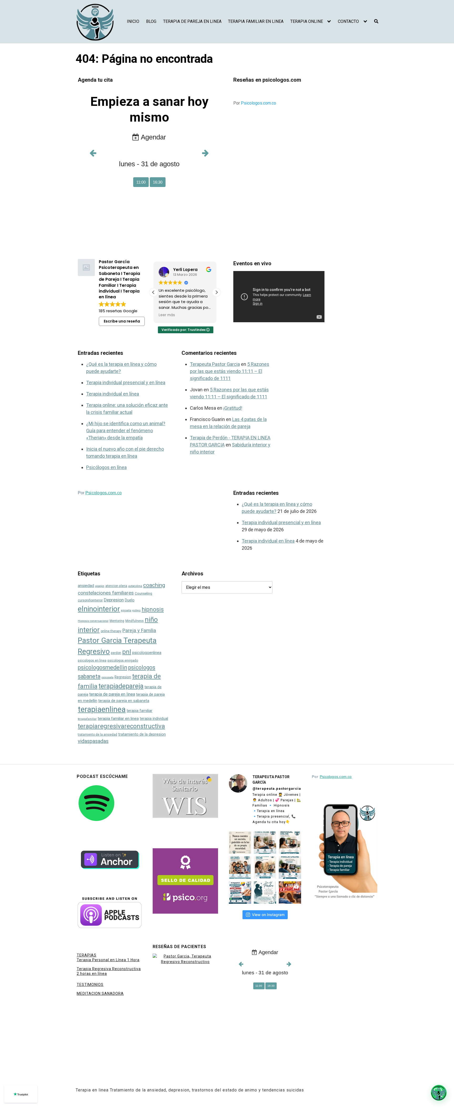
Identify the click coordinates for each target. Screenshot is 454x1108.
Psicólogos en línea (106, 467)
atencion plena (116, 586)
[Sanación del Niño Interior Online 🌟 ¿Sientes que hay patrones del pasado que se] (265, 867)
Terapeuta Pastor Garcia (215, 364)
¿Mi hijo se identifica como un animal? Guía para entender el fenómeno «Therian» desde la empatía (125, 430)
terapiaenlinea (102, 709)
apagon (99, 586)
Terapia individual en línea (112, 394)
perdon (116, 653)
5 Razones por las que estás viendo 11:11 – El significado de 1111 (229, 371)
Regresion (123, 677)
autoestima (135, 586)
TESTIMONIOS (90, 984)
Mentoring (117, 621)
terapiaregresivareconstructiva (121, 726)
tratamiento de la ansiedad (97, 734)
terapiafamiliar (87, 719)
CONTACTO (348, 21)
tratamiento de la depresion (142, 734)
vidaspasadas (93, 741)
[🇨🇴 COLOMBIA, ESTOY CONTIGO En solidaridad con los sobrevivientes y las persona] (240, 892)
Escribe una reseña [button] (122, 321)
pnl (126, 652)
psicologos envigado (122, 660)
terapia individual (154, 718)
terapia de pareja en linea (112, 694)
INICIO (133, 21)
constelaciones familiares (106, 593)
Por (254, 103)
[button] (216, 292)
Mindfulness (134, 621)
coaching (154, 585)
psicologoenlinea (146, 653)
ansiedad (86, 585)
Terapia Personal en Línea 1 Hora (108, 960)
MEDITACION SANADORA (100, 993)
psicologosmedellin (102, 667)
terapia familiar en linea (118, 718)
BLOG (151, 21)
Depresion (114, 599)
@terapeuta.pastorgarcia (276, 788)
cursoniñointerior (90, 600)
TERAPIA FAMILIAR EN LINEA (255, 21)
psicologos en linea (92, 660)
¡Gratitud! (232, 408)
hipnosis (153, 609)
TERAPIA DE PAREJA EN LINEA (192, 21)
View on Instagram (268, 914)
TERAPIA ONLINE (306, 21)
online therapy (111, 631)
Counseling (143, 593)
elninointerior (99, 609)
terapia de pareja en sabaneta (123, 701)
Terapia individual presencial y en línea (125, 382)
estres (136, 610)
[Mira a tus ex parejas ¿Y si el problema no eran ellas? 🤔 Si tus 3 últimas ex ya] (290, 892)
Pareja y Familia (139, 630)
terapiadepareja (121, 686)
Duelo (130, 600)
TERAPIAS (86, 955)
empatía (126, 610)
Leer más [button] (167, 315)
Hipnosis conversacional (93, 621)
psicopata (107, 677)
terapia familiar (139, 710)
